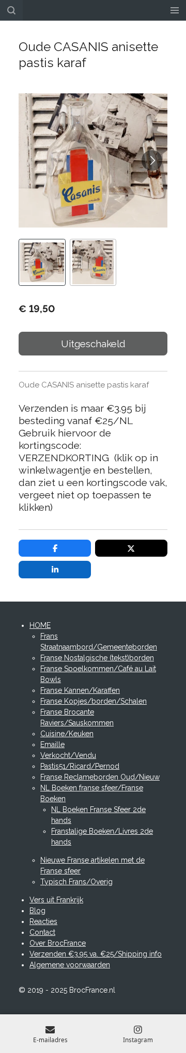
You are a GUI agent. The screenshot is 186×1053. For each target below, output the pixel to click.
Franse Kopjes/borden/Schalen (93, 701)
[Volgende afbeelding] (152, 160)
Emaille (52, 744)
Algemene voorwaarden (69, 965)
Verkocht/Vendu (68, 755)
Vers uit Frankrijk (56, 900)
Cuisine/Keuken (67, 734)
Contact (42, 932)
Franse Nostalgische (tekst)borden (97, 658)
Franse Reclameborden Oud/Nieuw (100, 777)
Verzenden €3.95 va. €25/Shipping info (95, 954)
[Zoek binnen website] (11, 10)
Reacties (43, 921)
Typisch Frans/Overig (76, 882)
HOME (40, 625)
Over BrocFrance (57, 943)
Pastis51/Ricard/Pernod (79, 766)
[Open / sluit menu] (174, 10)
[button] (42, 262)
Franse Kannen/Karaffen (80, 690)
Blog (37, 910)
